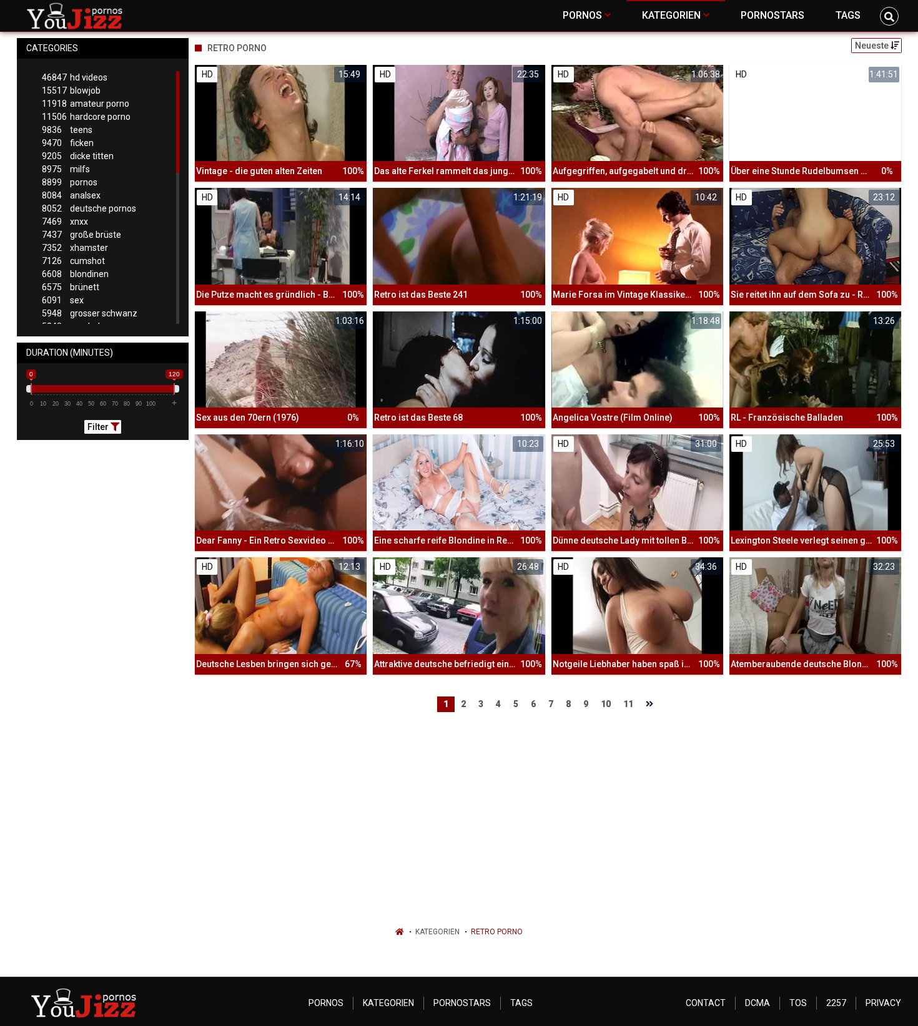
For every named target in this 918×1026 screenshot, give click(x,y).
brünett (70, 287)
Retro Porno (497, 931)
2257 (836, 1003)
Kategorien (437, 931)
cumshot (73, 261)
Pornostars (462, 1003)
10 (606, 704)
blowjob (71, 90)
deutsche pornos (89, 208)
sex (63, 300)
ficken (68, 143)
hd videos (74, 77)
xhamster (75, 248)
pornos (69, 182)
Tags (521, 1003)
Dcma (757, 1003)
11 (628, 704)
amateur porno (85, 104)
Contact (706, 1003)
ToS (798, 1003)
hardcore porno (86, 117)
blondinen (75, 274)
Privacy (883, 1003)
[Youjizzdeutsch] (77, 15)
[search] (889, 16)
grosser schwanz (89, 313)
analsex (71, 195)
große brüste (81, 235)
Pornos (325, 1003)
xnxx (65, 222)
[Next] (649, 704)
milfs (66, 169)
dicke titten (78, 156)
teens (67, 130)
